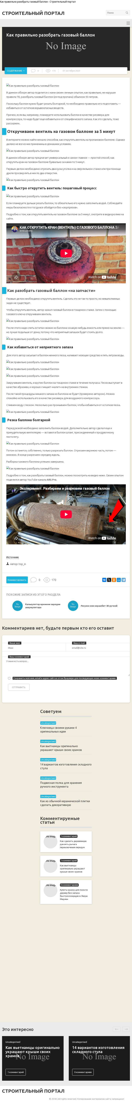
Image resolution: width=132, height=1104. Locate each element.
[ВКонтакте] (104, 580)
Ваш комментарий (19, 657)
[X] (109, 580)
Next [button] (126, 1029)
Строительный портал (33, 13)
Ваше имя (15, 643)
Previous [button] (116, 1029)
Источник (12, 557)
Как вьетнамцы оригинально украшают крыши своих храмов (72, 868)
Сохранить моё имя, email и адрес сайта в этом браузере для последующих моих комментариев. (64, 678)
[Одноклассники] (114, 580)
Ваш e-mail (79, 643)
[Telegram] (124, 580)
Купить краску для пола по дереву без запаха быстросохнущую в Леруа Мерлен (74, 894)
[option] (39, 607)
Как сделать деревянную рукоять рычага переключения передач (73, 844)
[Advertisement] (66, 962)
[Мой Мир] (119, 580)
